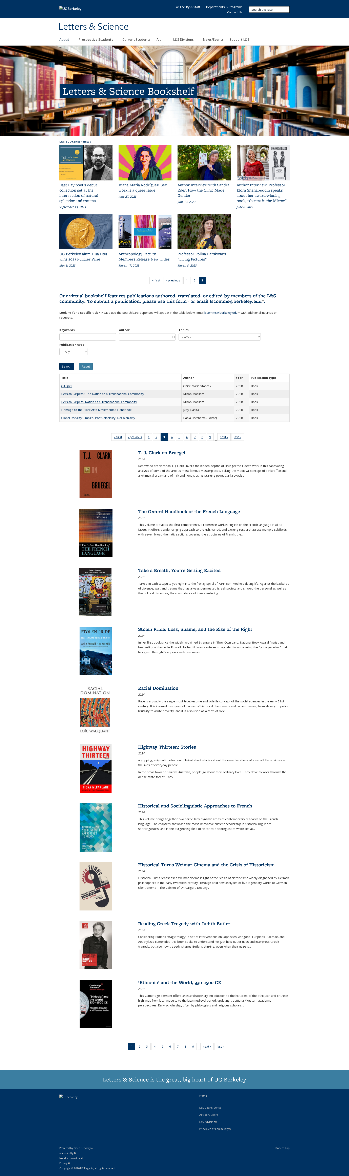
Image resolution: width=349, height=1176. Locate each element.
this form (177, 301)
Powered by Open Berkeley (76, 1148)
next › (225, 438)
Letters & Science (93, 27)
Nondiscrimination (71, 1158)
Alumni (162, 39)
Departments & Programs (224, 7)
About (64, 39)
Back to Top (282, 1148)
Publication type (71, 345)
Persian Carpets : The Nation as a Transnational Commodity (102, 394)
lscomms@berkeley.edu (237, 301)
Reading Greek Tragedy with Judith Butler (184, 923)
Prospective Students (96, 39)
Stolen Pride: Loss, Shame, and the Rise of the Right (195, 629)
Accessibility (67, 1153)
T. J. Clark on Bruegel (161, 452)
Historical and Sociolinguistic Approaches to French (195, 806)
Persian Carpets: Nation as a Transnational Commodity (99, 402)
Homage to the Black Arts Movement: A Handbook (96, 410)
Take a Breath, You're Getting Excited (179, 570)
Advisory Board (208, 1115)
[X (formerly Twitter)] (63, 1104)
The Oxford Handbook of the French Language (189, 511)
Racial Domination (158, 688)
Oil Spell (66, 386)
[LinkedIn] (71, 1104)
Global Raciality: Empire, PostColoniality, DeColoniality (98, 418)
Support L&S (239, 39)
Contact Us (235, 12)
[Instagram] (78, 1104)
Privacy (64, 1163)
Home (203, 1095)
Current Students (136, 39)
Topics (184, 330)
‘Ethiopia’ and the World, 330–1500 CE (179, 982)
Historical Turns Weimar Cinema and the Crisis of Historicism (206, 864)
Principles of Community (215, 1129)
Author (124, 330)
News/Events (213, 39)
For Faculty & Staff (187, 7)
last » (239, 438)
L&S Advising (208, 1122)
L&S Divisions (183, 39)
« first (157, 281)
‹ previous (174, 281)
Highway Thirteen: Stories (167, 747)
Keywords (67, 330)
